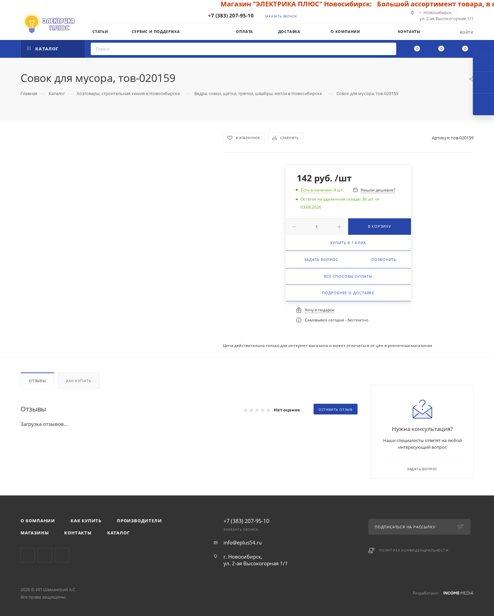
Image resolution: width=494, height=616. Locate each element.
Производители (139, 521)
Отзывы (37, 380)
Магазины (34, 533)
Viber (45, 555)
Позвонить (384, 259)
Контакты (77, 533)
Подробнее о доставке (348, 292)
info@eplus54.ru (242, 542)
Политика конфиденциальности (414, 550)
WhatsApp (62, 555)
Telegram (27, 555)
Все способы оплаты (348, 276)
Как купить (78, 380)
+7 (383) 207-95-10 (231, 15)
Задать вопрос (321, 259)
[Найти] (389, 49)
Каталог (118, 533)
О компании (37, 521)
